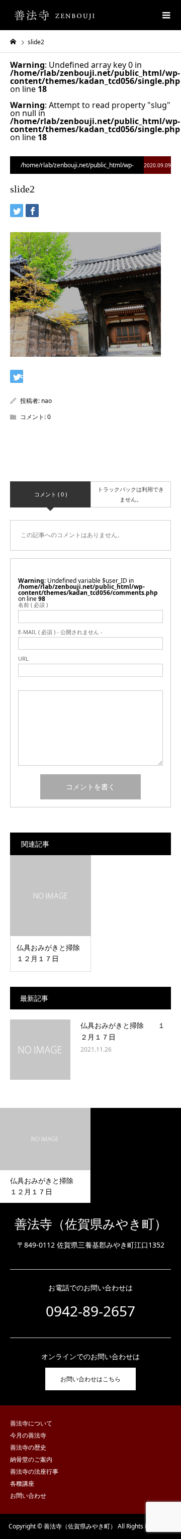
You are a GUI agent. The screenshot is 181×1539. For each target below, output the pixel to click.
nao (46, 400)
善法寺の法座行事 (34, 1471)
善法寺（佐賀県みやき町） (91, 1224)
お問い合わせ (28, 1495)
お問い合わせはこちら (90, 1379)
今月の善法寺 (28, 1435)
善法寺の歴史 (28, 1447)
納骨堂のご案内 (31, 1459)
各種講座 (22, 1483)
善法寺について (31, 1423)
